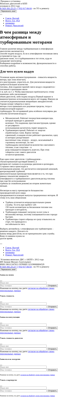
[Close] (1, 280)
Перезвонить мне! (8, 11)
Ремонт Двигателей (14, 25)
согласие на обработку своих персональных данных (37, 375)
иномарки (10, 23)
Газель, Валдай (12, 18)
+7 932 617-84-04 (24, 8)
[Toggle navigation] (1, 14)
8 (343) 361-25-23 (8, 8)
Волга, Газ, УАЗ (12, 21)
